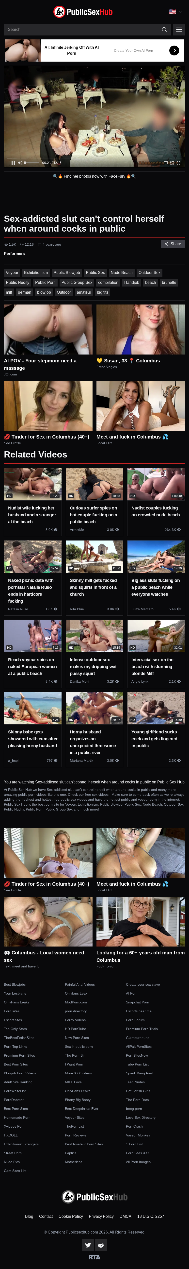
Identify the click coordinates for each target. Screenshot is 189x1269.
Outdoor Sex (149, 273)
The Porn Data (137, 1100)
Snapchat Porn (137, 1002)
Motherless (73, 1162)
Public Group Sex (77, 282)
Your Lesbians (15, 993)
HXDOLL (11, 1135)
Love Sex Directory (141, 1117)
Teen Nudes (135, 1082)
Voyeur (12, 273)
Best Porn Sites (16, 1064)
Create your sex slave (143, 984)
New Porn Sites (77, 1038)
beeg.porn (134, 1109)
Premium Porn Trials (142, 1029)
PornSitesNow (137, 1055)
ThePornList (74, 1126)
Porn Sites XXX (138, 1153)
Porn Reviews (75, 1135)
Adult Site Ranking (18, 1082)
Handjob (131, 282)
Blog (29, 1216)
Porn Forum (135, 1020)
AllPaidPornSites (139, 1047)
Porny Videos (75, 1020)
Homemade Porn (17, 1117)
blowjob (44, 292)
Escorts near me (139, 1011)
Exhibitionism (36, 273)
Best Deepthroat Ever (81, 1109)
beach (150, 282)
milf (9, 292)
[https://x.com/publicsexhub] (88, 1245)
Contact (46, 1216)
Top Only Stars (15, 1029)
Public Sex (95, 273)
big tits (102, 292)
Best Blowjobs (15, 984)
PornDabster (14, 1100)
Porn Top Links (15, 1047)
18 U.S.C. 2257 (150, 1216)
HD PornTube (75, 1029)
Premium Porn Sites (19, 1055)
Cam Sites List (15, 1171)
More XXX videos (78, 1073)
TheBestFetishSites (19, 1038)
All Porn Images (138, 1162)
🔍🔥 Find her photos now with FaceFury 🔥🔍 (94, 176)
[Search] (164, 29)
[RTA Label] (94, 1257)
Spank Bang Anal (139, 1073)
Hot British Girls (138, 1091)
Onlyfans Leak (76, 993)
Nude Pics (12, 1162)
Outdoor (64, 292)
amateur (84, 292)
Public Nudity (17, 282)
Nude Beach (122, 273)
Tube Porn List (137, 1064)
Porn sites (11, 1011)
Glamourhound (137, 1038)
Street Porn (13, 1153)
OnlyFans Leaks (16, 1002)
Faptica (71, 1153)
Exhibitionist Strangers (21, 1144)
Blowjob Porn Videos (20, 1073)
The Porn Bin (75, 1055)
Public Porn (45, 282)
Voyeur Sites (74, 1117)
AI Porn (132, 993)
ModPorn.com (76, 1002)
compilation (108, 282)
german (24, 292)
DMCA (125, 1216)
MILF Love (73, 1082)
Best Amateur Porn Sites (84, 1144)
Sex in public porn (79, 1047)
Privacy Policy (101, 1216)
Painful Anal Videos (80, 984)
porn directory (76, 1011)
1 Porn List (134, 1144)
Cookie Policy (71, 1216)
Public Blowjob (67, 273)
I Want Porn (74, 1064)
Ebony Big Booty (78, 1100)
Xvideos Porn (14, 1126)
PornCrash (134, 1126)
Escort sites (13, 1020)
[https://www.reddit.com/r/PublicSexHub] (101, 1245)
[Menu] (179, 29)
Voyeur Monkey (138, 1135)
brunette (169, 282)
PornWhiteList (15, 1091)
